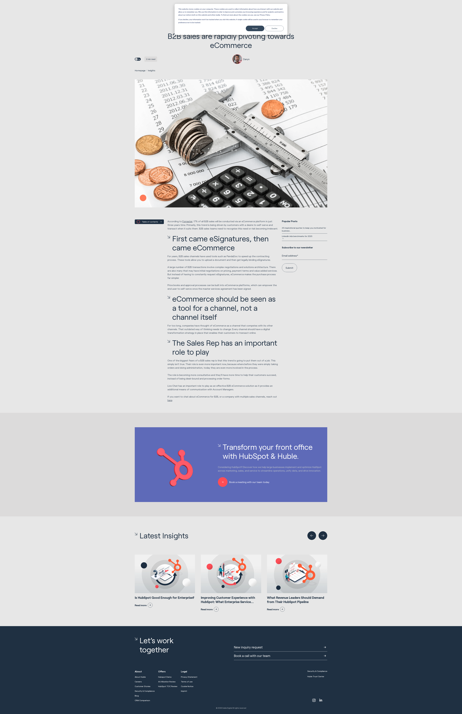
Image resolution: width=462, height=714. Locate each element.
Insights (151, 70)
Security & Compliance (145, 691)
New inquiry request (248, 647)
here (169, 400)
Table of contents (150, 222)
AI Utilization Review (167, 681)
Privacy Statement (189, 677)
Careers (138, 681)
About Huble (140, 677)
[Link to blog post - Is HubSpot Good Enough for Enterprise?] (165, 581)
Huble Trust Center (315, 676)
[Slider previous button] (311, 535)
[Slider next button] (323, 535)
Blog (137, 695)
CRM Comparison (142, 700)
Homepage (140, 70)
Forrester (187, 221)
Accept (255, 28)
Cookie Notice (187, 686)
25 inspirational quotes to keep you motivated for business (304, 229)
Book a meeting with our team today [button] (249, 482)
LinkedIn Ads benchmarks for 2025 (297, 236)
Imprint (184, 691)
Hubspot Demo (165, 677)
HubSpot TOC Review (167, 686)
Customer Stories (142, 686)
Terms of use (186, 681)
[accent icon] (314, 700)
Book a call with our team (252, 656)
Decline (274, 28)
